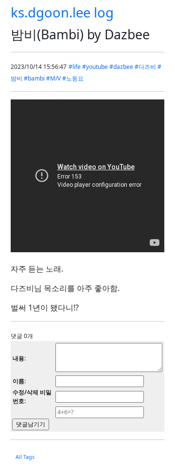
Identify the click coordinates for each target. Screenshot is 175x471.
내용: (19, 358)
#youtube (95, 67)
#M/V (53, 78)
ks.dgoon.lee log (62, 12)
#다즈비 (145, 67)
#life (75, 67)
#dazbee (121, 67)
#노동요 (73, 78)
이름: (19, 381)
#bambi (34, 78)
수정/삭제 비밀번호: (32, 396)
